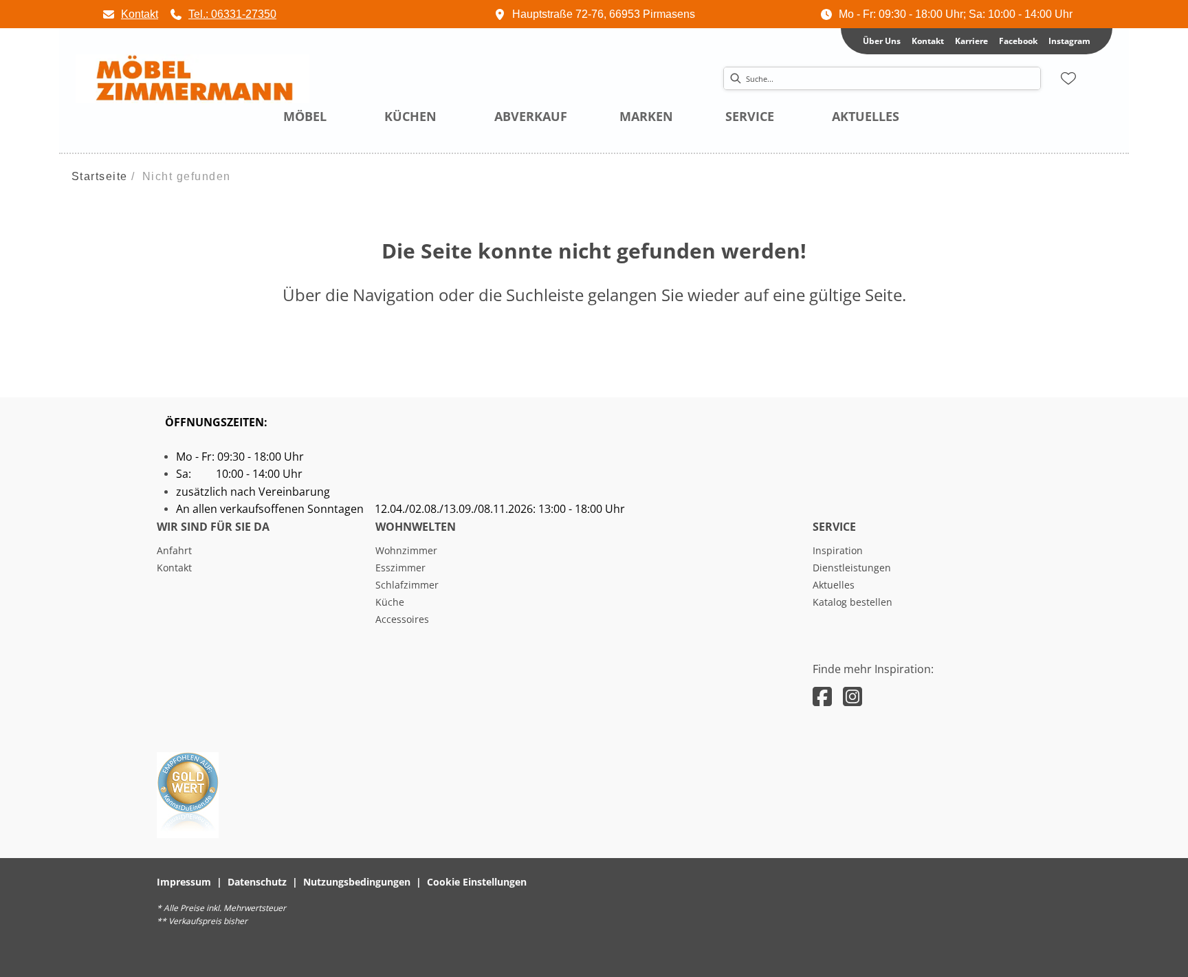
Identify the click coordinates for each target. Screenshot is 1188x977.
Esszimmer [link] (400, 567)
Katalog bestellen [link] (852, 601)
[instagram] (852, 696)
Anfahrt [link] (174, 550)
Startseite (100, 176)
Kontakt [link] (928, 41)
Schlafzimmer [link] (407, 584)
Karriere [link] (971, 41)
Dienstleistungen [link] (852, 567)
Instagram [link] (1069, 41)
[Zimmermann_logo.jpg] (192, 79)
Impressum (184, 881)
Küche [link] (389, 601)
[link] (130, 14)
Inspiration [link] (838, 550)
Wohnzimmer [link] (406, 550)
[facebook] (822, 696)
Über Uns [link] (882, 41)
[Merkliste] (1068, 78)
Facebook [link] (1018, 41)
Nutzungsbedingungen (356, 881)
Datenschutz (257, 881)
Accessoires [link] (402, 619)
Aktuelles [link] (834, 584)
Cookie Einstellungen (477, 881)
